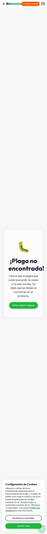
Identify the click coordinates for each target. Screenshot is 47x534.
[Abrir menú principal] (43, 3)
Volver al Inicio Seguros (23, 305)
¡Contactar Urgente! (30, 4)
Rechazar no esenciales (23, 518)
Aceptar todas (23, 526)
